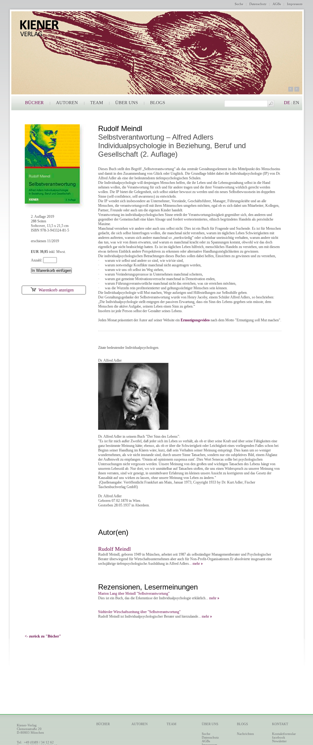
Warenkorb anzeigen (56, 290)
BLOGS (157, 102)
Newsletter (279, 741)
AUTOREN (67, 102)
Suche (239, 4)
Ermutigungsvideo (195, 320)
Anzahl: (37, 260)
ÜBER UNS (126, 102)
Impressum (295, 4)
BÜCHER (34, 102)
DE (287, 102)
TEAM (96, 102)
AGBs (277, 4)
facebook (278, 737)
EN (296, 102)
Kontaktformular (284, 734)
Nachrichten (245, 734)
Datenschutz (258, 4)
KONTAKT (280, 724)
